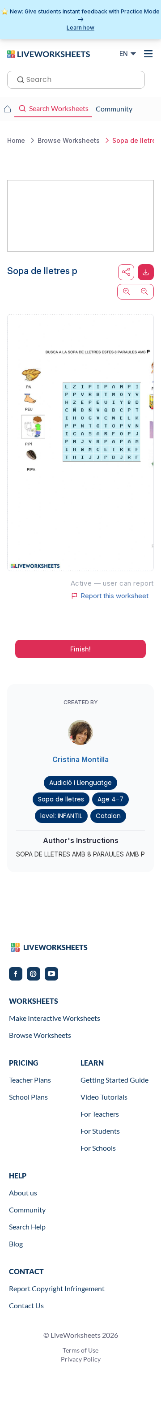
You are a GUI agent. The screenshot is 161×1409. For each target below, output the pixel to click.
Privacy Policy (81, 1359)
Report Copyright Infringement (57, 1288)
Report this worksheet (114, 596)
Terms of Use (80, 1350)
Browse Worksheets (40, 1035)
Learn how (80, 27)
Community (27, 1209)
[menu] (148, 53)
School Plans (28, 1096)
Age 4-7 (110, 799)
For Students (100, 1130)
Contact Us (26, 1305)
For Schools (98, 1147)
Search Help (27, 1226)
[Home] (48, 53)
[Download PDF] (146, 272)
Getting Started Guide (114, 1079)
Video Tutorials (103, 1096)
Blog (16, 1243)
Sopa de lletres (61, 799)
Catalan (108, 815)
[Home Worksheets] (7, 109)
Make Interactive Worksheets (54, 1018)
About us (23, 1192)
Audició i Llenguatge (80, 782)
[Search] (18, 78)
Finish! (80, 649)
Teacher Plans (30, 1079)
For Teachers (99, 1113)
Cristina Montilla (80, 759)
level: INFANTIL (61, 815)
